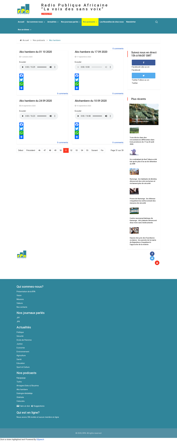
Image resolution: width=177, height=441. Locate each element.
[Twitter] (42, 80)
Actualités (51, 22)
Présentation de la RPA (26, 292)
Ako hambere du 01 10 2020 (35, 51)
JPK (18, 321)
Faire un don (64, 273)
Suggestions (38, 406)
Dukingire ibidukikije (25, 393)
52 (71, 150)
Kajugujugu (21, 378)
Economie (21, 348)
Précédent (30, 150)
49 (55, 150)
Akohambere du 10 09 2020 (91, 100)
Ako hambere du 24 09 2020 (35, 100)
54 (82, 150)
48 (50, 150)
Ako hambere (22, 389)
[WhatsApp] (42, 84)
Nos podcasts (89, 22)
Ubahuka (20, 397)
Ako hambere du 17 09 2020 (91, 51)
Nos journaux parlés (69, 22)
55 (87, 150)
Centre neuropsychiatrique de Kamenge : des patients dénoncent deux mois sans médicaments (143, 220)
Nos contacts (22, 307)
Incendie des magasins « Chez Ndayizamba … (143, 120)
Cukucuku (21, 401)
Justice (20, 344)
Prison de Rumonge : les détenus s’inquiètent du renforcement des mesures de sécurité (143, 201)
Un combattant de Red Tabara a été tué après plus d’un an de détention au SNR (143, 161)
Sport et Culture (23, 367)
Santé (19, 359)
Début (20, 150)
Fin (102, 150)
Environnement (23, 352)
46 (39, 150)
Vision (19, 295)
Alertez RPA (47, 14)
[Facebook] (42, 76)
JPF (18, 318)
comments (118, 48)
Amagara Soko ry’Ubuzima (28, 386)
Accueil (21, 22)
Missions (20, 299)
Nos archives (23, 29)
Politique (20, 332)
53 (77, 150)
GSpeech (40, 439)
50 (61, 150)
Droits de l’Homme (24, 340)
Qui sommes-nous (35, 22)
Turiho (19, 382)
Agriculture (21, 355)
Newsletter (131, 22)
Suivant (94, 150)
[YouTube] (157, 263)
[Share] (42, 88)
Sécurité (20, 336)
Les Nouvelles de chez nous (112, 22)
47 (45, 150)
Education (21, 363)
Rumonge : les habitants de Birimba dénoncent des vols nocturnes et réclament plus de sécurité (143, 181)
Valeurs (20, 303)
